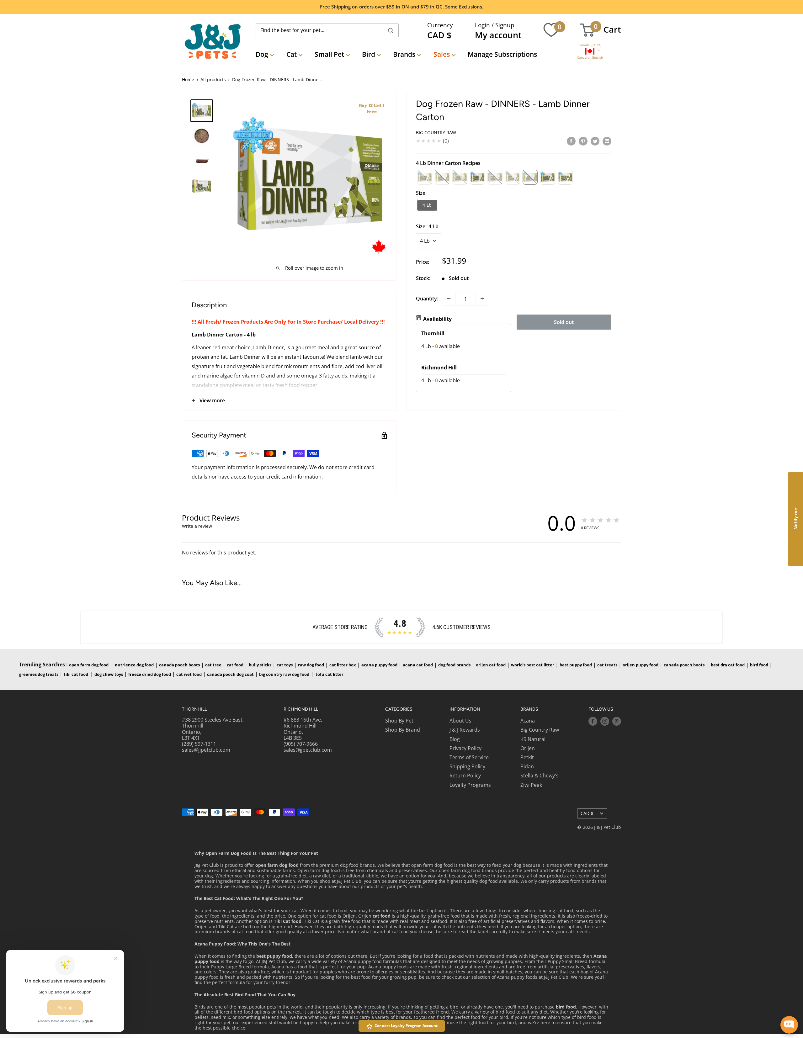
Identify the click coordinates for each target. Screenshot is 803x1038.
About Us (460, 720)
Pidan (527, 766)
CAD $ (587, 813)
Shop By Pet (399, 720)
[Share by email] (607, 141)
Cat (291, 54)
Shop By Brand (402, 729)
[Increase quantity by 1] (482, 298)
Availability (437, 318)
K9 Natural (532, 739)
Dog (262, 54)
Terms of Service (469, 757)
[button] (589, 45)
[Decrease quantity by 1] (448, 298)
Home (188, 79)
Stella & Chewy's (539, 775)
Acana (527, 720)
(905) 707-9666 (301, 743)
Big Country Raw (436, 132)
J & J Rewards (464, 729)
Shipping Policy (467, 766)
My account (498, 35)
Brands (404, 54)
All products (213, 79)
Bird (368, 54)
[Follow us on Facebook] (592, 721)
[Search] (391, 30)
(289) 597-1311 (199, 743)
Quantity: (427, 298)
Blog (454, 739)
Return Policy (465, 775)
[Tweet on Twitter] (595, 141)
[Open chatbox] (789, 1025)
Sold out (564, 321)
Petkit (527, 757)
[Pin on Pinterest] (583, 141)
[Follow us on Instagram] (604, 721)
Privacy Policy (465, 748)
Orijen (527, 748)
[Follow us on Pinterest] (616, 721)
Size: (427, 226)
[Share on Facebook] (571, 141)
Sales (441, 54)
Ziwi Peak (531, 784)
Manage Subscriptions (502, 54)
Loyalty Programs (470, 784)
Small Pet (329, 54)
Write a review (197, 526)
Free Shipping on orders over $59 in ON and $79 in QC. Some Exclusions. (401, 6)
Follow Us (600, 709)
